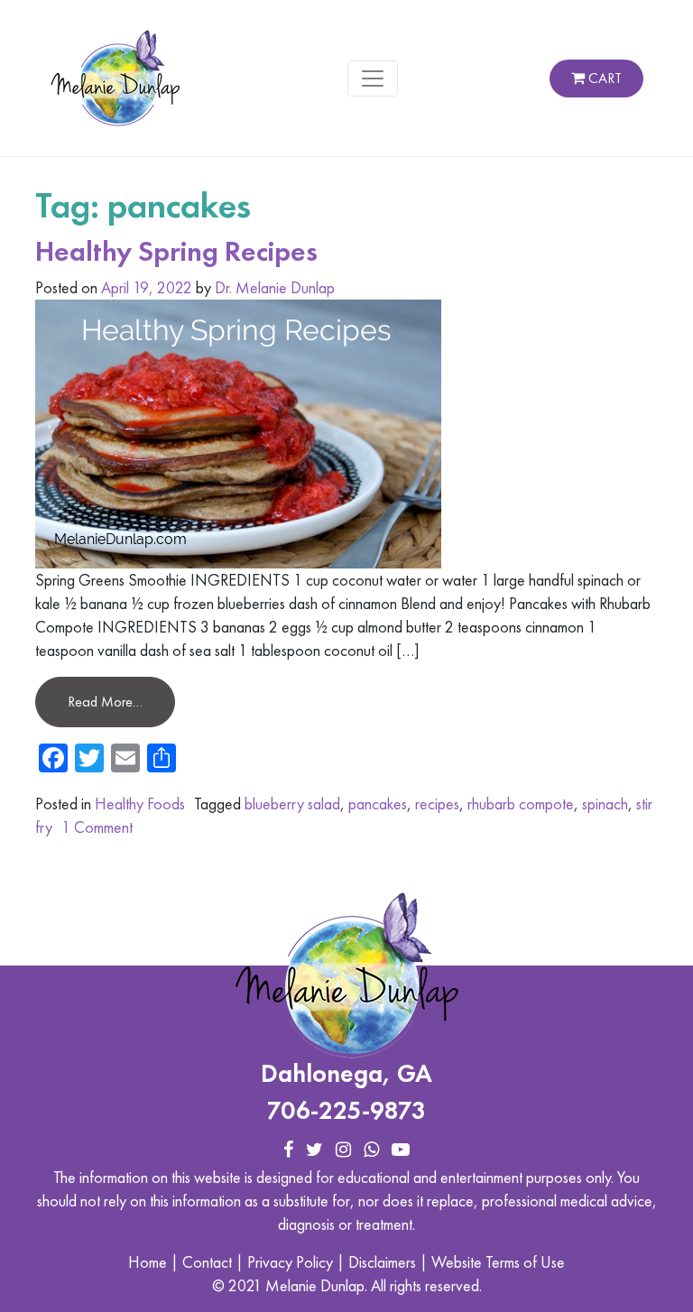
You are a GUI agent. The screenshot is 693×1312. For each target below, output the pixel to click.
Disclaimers (382, 1262)
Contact (207, 1262)
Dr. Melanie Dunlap (275, 287)
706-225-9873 (346, 1110)
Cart (603, 78)
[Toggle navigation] (372, 78)
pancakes (377, 803)
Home (147, 1262)
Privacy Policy (290, 1262)
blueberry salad (292, 803)
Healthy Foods (140, 803)
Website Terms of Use (498, 1262)
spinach (605, 803)
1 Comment (97, 827)
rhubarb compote (520, 803)
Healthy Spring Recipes (176, 251)
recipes (437, 803)
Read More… (105, 701)
